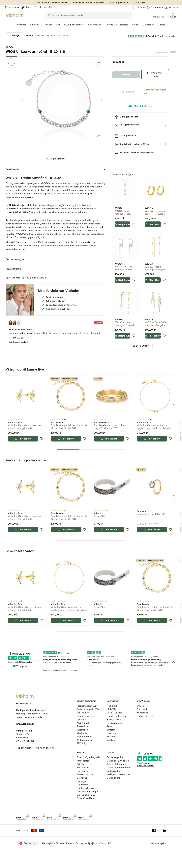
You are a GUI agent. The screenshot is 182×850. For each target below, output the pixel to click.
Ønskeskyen (83, 726)
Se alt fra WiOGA (141, 345)
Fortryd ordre (114, 719)
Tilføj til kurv (124, 224)
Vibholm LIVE (30, 7)
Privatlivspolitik (115, 722)
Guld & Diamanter (73, 24)
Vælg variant (111, 438)
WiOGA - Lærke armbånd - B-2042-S (54, 35)
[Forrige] (23, 100)
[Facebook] (154, 830)
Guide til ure (113, 777)
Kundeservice (156, 7)
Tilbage (15, 35)
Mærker (48, 24)
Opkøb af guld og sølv (88, 757)
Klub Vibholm (45, 7)
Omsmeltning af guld (88, 791)
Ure (58, 24)
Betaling (111, 736)
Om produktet (127, 91)
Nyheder (21, 24)
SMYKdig (81, 743)
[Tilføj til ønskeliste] (98, 63)
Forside (29, 35)
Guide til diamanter (117, 764)
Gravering (82, 777)
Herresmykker (95, 24)
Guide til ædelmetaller (119, 767)
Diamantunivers (85, 716)
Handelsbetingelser (117, 716)
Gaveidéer (148, 24)
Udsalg (161, 24)
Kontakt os (142, 712)
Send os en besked (18, 342)
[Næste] (101, 100)
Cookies (111, 739)
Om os (140, 705)
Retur (110, 726)
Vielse (135, 24)
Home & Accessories (117, 24)
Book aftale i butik (86, 798)
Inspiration (82, 729)
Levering (111, 733)
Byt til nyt (82, 764)
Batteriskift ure (114, 770)
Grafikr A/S (106, 843)
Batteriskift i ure (85, 774)
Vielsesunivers (84, 712)
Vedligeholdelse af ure (118, 774)
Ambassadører (84, 739)
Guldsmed (82, 784)
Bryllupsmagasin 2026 (88, 709)
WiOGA (10, 47)
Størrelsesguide (115, 757)
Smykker (34, 24)
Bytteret (111, 729)
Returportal (83, 760)
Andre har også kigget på (155, 91)
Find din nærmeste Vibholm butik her (35, 747)
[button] (141, 126)
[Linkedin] (164, 830)
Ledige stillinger (145, 716)
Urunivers (82, 719)
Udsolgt (126, 74)
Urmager (81, 781)
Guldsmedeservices (87, 788)
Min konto (173, 7)
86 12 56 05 (16, 338)
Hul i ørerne (13, 7)
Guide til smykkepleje (118, 760)
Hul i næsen (83, 770)
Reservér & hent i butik (155, 74)
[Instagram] (159, 830)
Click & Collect (114, 712)
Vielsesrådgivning (86, 794)
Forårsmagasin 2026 (87, 705)
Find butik (140, 7)
